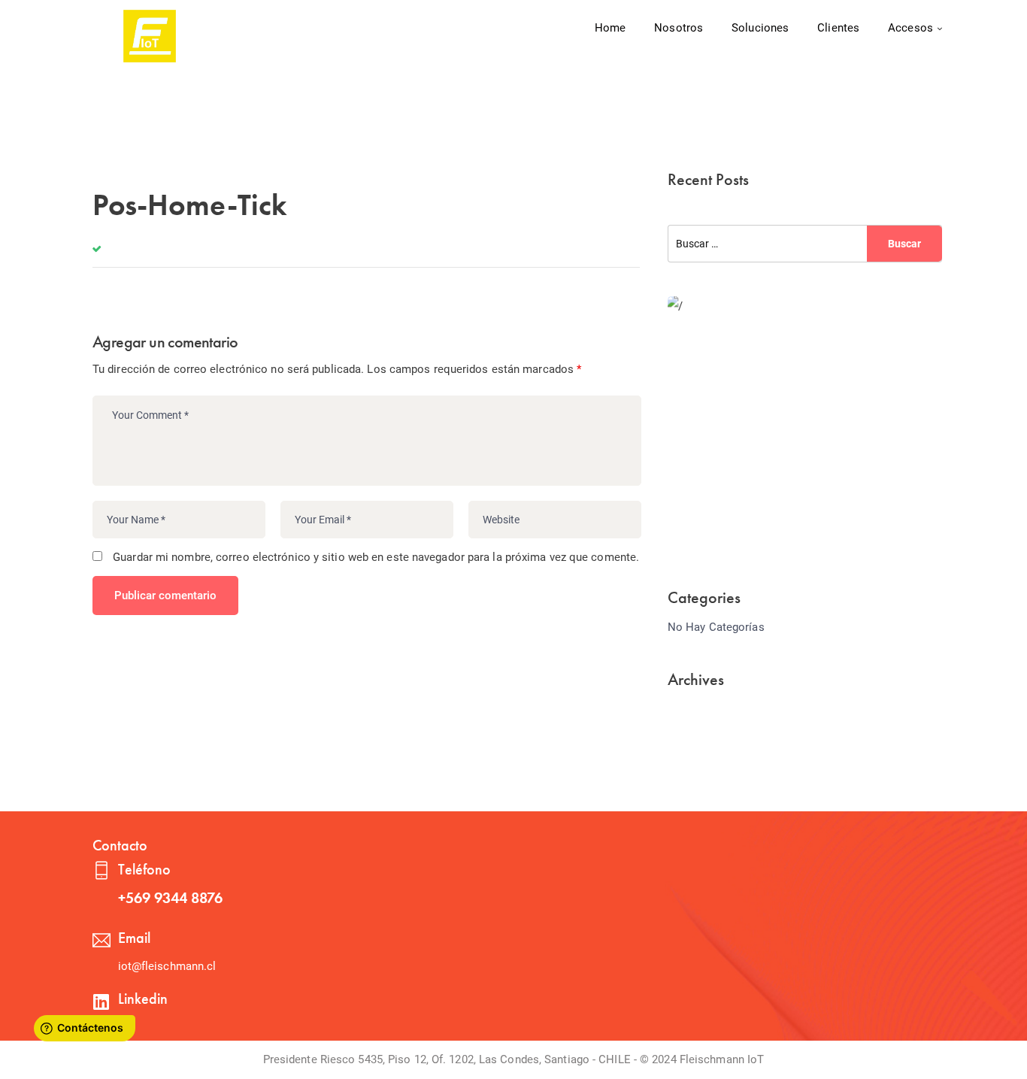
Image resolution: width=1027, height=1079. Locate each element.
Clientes (838, 28)
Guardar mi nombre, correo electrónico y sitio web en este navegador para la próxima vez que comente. (376, 557)
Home (610, 28)
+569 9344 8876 (170, 898)
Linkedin (143, 998)
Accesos (910, 28)
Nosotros (678, 28)
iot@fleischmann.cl (167, 966)
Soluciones (760, 28)
